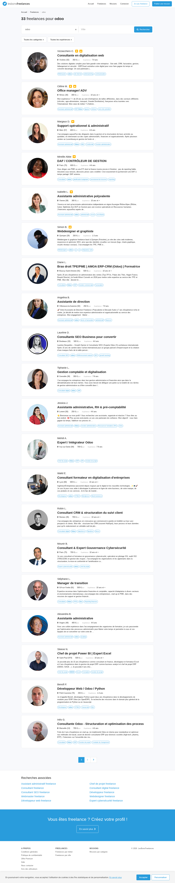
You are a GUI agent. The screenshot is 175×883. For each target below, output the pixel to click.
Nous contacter (27, 866)
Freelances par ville (63, 855)
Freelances (101, 4)
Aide (23, 862)
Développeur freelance (102, 792)
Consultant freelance (32, 788)
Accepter (143, 877)
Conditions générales (29, 852)
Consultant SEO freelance (35, 792)
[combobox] (48, 29)
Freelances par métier (64, 852)
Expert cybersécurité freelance (106, 800)
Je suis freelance (140, 4)
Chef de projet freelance (103, 783)
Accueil (91, 4)
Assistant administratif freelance (38, 783)
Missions (113, 4)
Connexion (124, 4)
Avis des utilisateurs (29, 869)
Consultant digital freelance (104, 788)
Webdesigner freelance (102, 796)
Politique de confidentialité (31, 855)
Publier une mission (162, 4)
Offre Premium (27, 859)
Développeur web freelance (36, 800)
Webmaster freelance (33, 796)
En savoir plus (86, 829)
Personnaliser (160, 877)
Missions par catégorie (98, 852)
